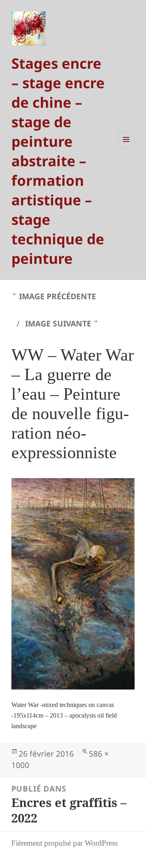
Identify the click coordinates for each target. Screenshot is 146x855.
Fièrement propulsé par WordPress (64, 843)
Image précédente (57, 296)
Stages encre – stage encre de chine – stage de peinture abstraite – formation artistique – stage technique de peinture (58, 160)
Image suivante (58, 323)
